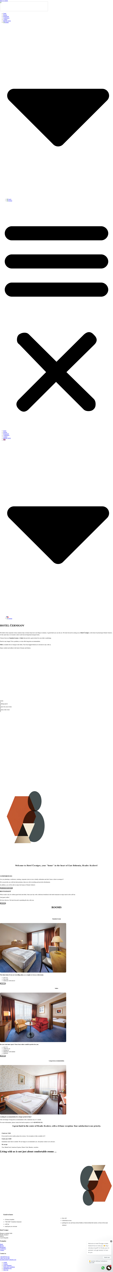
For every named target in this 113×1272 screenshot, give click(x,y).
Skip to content (4, 0)
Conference (6, 18)
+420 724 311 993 (5, 1258)
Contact (5, 19)
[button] (56, 316)
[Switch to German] (9, 200)
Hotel (4, 13)
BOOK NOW (7, 21)
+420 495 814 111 (5, 1256)
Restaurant (6, 16)
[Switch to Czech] (9, 199)
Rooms (5, 15)
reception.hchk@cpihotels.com (8, 1259)
